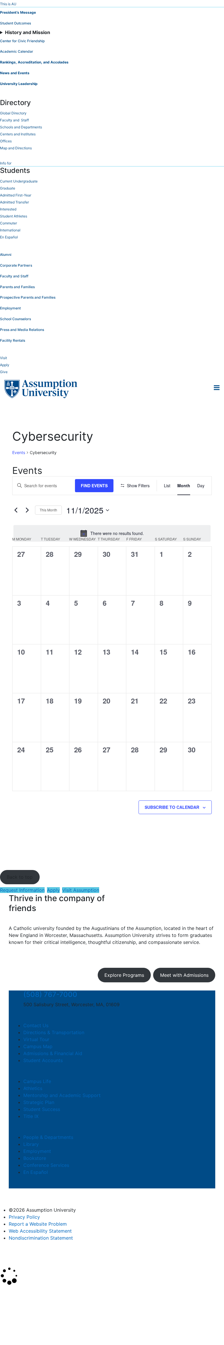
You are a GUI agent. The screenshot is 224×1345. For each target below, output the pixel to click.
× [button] (6, 1293)
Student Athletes (13, 216)
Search (12, 1326)
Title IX (30, 1116)
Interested (8, 209)
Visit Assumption (80, 890)
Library (31, 1144)
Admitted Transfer (14, 202)
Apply (4, 365)
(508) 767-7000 (50, 994)
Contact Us (35, 1025)
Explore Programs (124, 975)
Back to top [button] (20, 877)
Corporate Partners (16, 265)
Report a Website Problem (38, 1224)
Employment (10, 308)
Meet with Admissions (184, 975)
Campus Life (37, 1081)
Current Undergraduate (19, 181)
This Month (48, 509)
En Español (9, 237)
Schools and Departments (21, 127)
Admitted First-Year (15, 195)
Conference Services (46, 1165)
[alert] (112, 533)
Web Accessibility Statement (40, 1231)
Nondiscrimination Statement (41, 1238)
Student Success (41, 1109)
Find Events (94, 485)
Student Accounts (43, 1060)
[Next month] (27, 510)
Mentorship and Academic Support (62, 1095)
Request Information (22, 890)
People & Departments (48, 1137)
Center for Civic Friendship (22, 41)
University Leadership (19, 83)
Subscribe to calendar (172, 807)
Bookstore (34, 1158)
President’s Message (18, 12)
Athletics (32, 1088)
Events (18, 452)
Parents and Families (17, 287)
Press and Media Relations (22, 329)
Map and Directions (16, 148)
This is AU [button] (8, 4)
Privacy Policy (24, 1217)
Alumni (5, 254)
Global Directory (13, 113)
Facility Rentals (12, 340)
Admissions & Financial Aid (52, 1053)
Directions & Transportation (53, 1032)
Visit (3, 358)
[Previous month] (15, 510)
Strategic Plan (38, 1102)
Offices (6, 141)
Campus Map (37, 1046)
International (10, 230)
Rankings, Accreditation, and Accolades (34, 62)
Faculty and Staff (14, 120)
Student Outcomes (15, 23)
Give (4, 372)
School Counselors (15, 319)
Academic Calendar (16, 51)
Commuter (8, 223)
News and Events (14, 73)
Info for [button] (5, 163)
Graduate (7, 188)
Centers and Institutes (18, 134)
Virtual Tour (36, 1039)
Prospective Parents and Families (27, 297)
